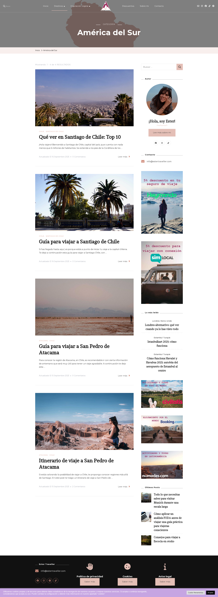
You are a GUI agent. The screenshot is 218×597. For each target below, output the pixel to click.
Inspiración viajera (79, 6)
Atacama (43, 341)
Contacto (159, 6)
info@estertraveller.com (159, 161)
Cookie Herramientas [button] (195, 593)
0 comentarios (79, 157)
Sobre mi (144, 6)
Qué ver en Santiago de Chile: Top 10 (80, 137)
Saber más (90, 582)
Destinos (58, 6)
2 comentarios (78, 487)
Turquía (166, 338)
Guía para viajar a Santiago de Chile (79, 241)
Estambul (158, 338)
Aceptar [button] (210, 593)
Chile (41, 131)
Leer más (122, 157)
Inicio (45, 6)
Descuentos (128, 6)
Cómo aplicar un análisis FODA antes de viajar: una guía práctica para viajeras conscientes (168, 522)
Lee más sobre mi (162, 132)
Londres (156, 321)
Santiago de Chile (55, 131)
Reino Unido (166, 321)
